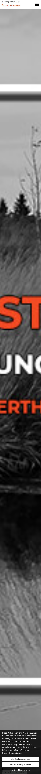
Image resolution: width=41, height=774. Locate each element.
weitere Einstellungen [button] (20, 770)
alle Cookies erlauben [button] (20, 759)
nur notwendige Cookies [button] (20, 764)
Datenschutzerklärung (11, 753)
